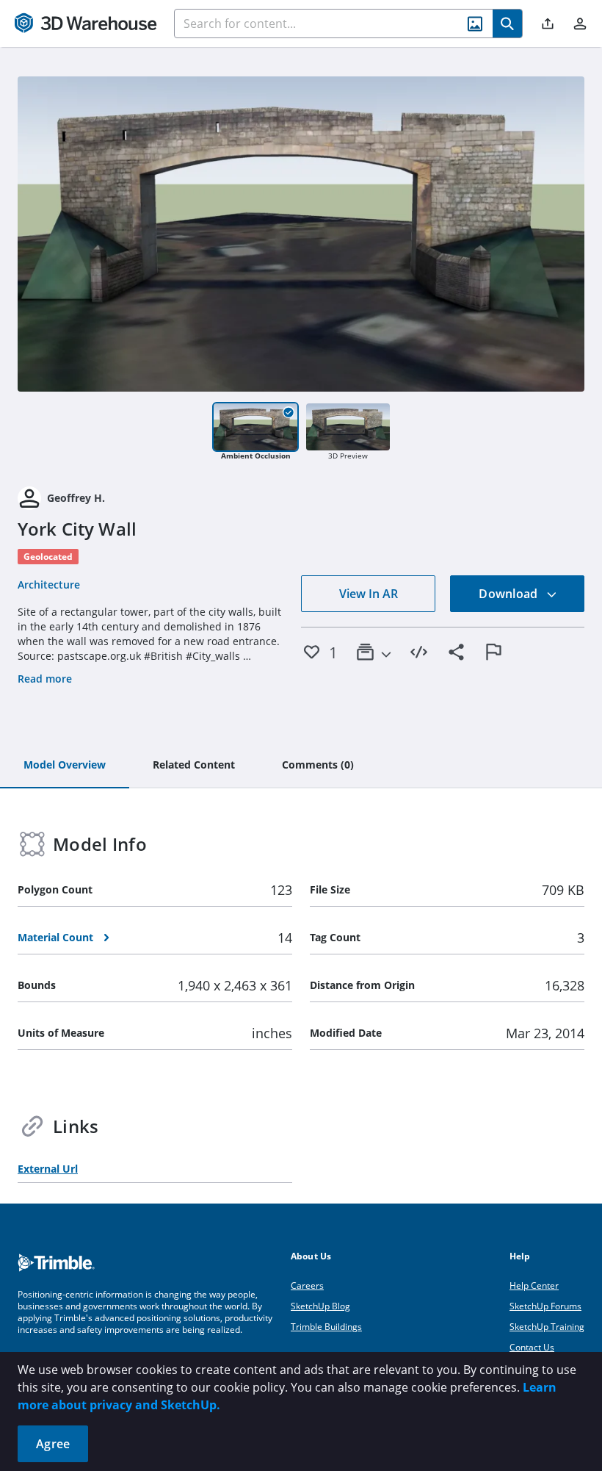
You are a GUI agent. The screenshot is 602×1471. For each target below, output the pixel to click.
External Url (48, 1169)
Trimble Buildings (326, 1326)
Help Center (534, 1285)
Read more (45, 679)
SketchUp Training (546, 1326)
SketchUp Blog (320, 1306)
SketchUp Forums (545, 1306)
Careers (307, 1285)
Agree (53, 1444)
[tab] (64, 765)
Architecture (49, 584)
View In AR (368, 594)
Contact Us (531, 1347)
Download (509, 594)
